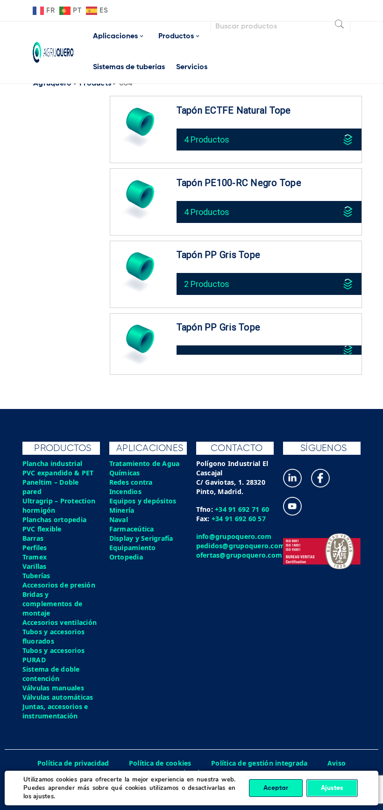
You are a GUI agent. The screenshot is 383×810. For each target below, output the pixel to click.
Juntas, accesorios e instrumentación (55, 711)
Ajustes (332, 788)
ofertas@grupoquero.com (239, 555)
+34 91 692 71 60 (242, 509)
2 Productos (206, 284)
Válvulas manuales (53, 687)
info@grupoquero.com (234, 536)
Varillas (34, 566)
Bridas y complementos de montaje (52, 603)
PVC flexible (42, 528)
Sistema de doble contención (51, 674)
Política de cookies (160, 763)
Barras (33, 538)
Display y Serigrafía (141, 538)
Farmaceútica (131, 528)
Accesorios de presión (58, 585)
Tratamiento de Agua (144, 463)
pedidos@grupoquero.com (240, 545)
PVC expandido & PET (58, 472)
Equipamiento (132, 547)
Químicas (124, 472)
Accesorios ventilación (59, 622)
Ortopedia (126, 556)
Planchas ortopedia (54, 519)
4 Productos (206, 139)
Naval (118, 519)
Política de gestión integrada (259, 763)
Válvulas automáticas (57, 697)
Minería (122, 510)
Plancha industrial (52, 463)
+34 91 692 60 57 (239, 518)
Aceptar (275, 788)
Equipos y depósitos (143, 500)
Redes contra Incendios (131, 487)
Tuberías (36, 575)
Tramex (34, 556)
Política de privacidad (73, 763)
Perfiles (34, 547)
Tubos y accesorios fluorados (53, 636)
